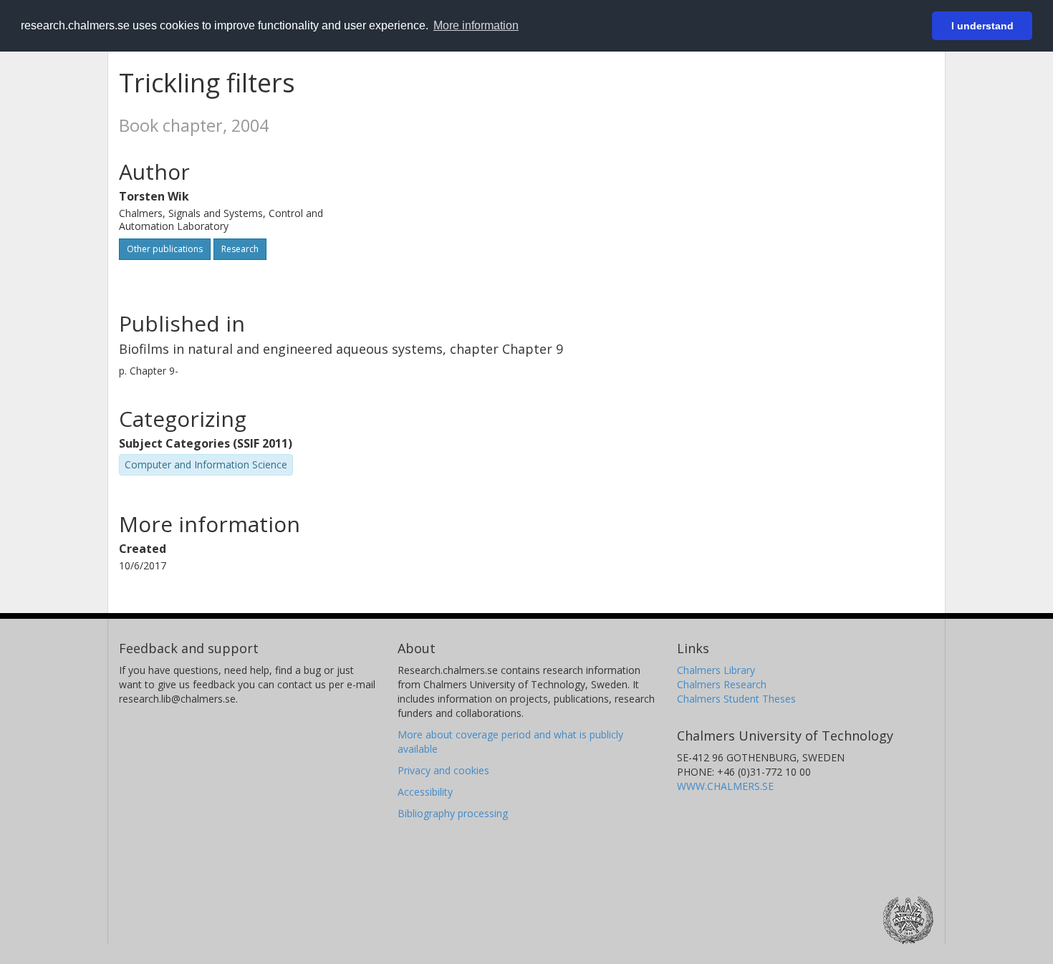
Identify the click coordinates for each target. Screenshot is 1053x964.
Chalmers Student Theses (736, 698)
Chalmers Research (721, 684)
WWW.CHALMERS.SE (725, 786)
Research (240, 249)
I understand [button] (982, 26)
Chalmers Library (716, 670)
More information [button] (476, 25)
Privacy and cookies (443, 770)
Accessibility (425, 792)
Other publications (165, 249)
